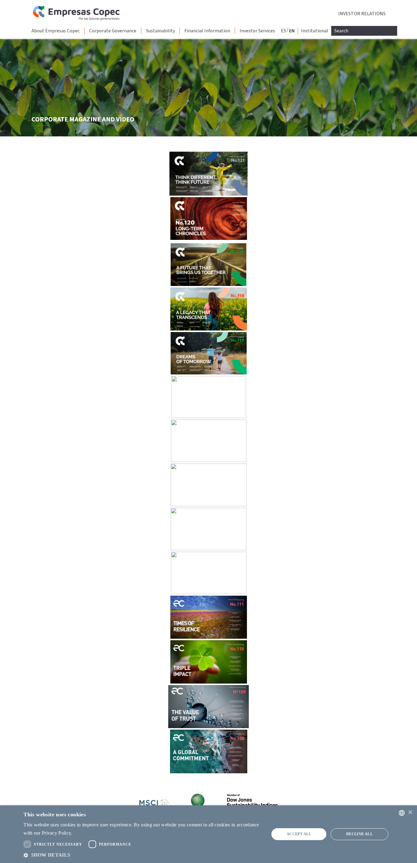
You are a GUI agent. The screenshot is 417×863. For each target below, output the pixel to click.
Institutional (314, 30)
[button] (143, 854)
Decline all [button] (359, 834)
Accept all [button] (299, 834)
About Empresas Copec (55, 30)
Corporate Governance (112, 30)
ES (283, 30)
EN (292, 30)
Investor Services (257, 30)
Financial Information (207, 30)
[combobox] (402, 813)
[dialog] (208, 834)
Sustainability (160, 30)
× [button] (410, 812)
